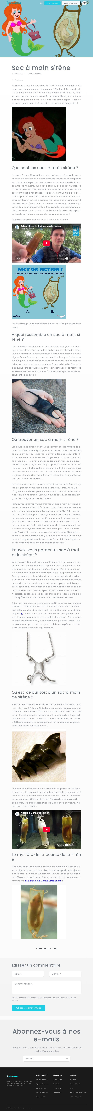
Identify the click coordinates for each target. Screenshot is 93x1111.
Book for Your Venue (71, 3)
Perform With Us (75, 1084)
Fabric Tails (57, 1088)
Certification (57, 1093)
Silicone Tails (57, 1080)
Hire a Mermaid (41, 1088)
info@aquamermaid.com (78, 1093)
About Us (73, 1080)
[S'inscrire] (67, 1059)
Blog (71, 1088)
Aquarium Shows (42, 1080)
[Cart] (84, 3)
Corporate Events (42, 1093)
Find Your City (41, 1097)
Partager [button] (19, 80)
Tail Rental (56, 1084)
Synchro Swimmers (42, 1084)
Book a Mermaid (52, 3)
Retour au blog (48, 948)
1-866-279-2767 (75, 1097)
